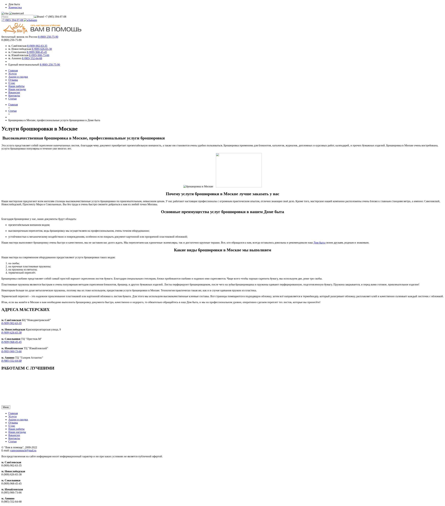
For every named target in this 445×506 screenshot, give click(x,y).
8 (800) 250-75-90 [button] (11, 39)
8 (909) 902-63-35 (37, 45)
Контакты (14, 95)
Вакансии (14, 92)
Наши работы (16, 86)
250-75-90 (48, 36)
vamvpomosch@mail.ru (23, 450)
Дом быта (319, 242)
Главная (13, 70)
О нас (11, 83)
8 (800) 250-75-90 (50, 64)
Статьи (12, 98)
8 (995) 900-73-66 (39, 55)
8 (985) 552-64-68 (32, 58)
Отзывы (13, 79)
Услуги (12, 73)
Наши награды (17, 89)
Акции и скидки (18, 76)
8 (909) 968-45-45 (37, 52)
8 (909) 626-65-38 (42, 48)
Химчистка (15, 7)
